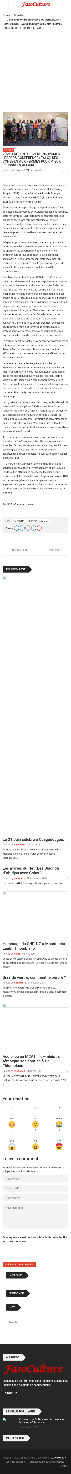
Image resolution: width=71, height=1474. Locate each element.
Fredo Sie (38, 170)
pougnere (19, 878)
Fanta (17, 953)
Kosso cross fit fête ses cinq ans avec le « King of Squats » (42, 1421)
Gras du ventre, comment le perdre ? (34, 977)
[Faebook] (4, 1401)
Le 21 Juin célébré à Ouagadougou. (33, 839)
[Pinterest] (39, 528)
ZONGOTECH (58, 1457)
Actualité (18, 15)
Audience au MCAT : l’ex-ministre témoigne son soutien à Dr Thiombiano (31, 1061)
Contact (64, 1466)
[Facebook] (16, 528)
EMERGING (18, 521)
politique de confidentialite (35, 1385)
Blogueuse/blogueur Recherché (47, 1461)
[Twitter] (22, 528)
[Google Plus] (28, 528)
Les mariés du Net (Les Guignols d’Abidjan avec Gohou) (31, 870)
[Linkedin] (33, 528)
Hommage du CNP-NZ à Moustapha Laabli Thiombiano (34, 946)
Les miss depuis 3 (15, 1461)
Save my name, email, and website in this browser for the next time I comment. (35, 1239)
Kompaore (20, 982)
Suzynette (19, 844)
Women (45, 521)
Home (6, 15)
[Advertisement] (35, 70)
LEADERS (32, 521)
